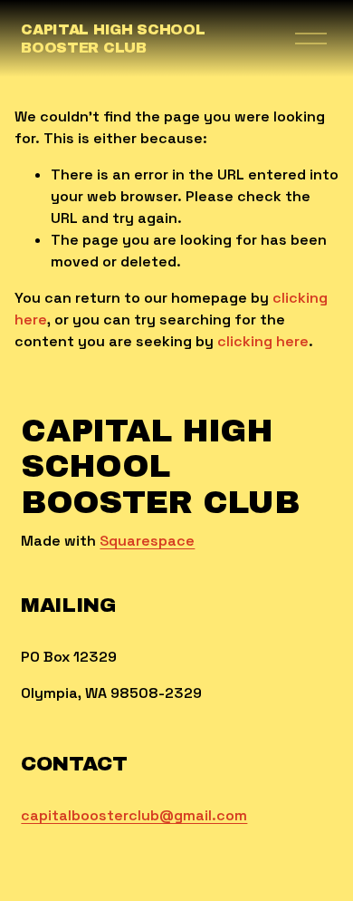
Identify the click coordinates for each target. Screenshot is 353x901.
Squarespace (147, 540)
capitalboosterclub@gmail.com (134, 815)
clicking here (263, 341)
